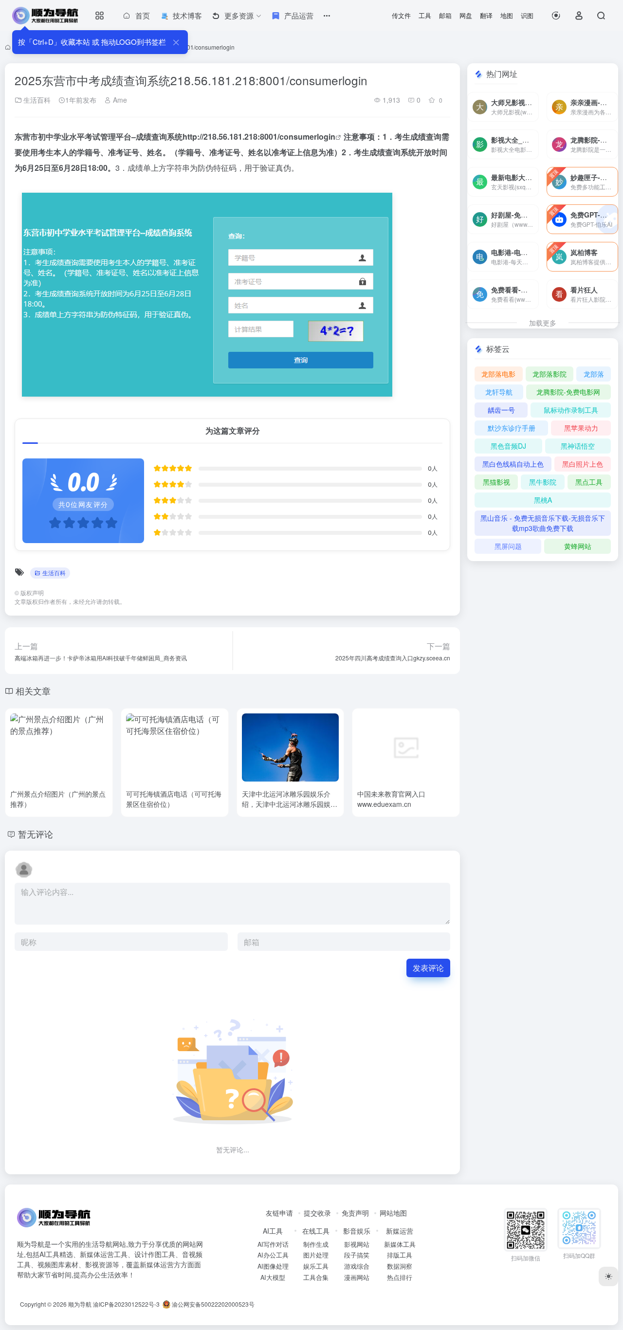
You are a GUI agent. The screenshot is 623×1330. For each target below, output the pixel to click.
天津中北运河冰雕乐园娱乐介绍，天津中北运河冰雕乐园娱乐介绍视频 (289, 804)
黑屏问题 (508, 546)
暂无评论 (35, 833)
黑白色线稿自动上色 (513, 464)
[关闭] (176, 42)
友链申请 (279, 1213)
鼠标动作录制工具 (571, 410)
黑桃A (543, 500)
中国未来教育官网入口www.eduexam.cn (391, 799)
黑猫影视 (496, 482)
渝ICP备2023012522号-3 (126, 1304)
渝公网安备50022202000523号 (212, 1304)
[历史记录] (556, 15)
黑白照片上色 (582, 464)
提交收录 (317, 1213)
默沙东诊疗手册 (511, 428)
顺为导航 (80, 1304)
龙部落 (594, 374)
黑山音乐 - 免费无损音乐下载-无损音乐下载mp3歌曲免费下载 (542, 523)
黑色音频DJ (508, 446)
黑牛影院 (542, 482)
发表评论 (428, 967)
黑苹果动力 (581, 428)
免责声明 (355, 1213)
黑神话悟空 (578, 446)
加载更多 (542, 323)
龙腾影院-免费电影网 (568, 392)
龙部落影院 (549, 374)
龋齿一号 (501, 410)
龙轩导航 (499, 392)
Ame (119, 100)
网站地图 (393, 1213)
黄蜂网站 (577, 546)
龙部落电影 (498, 374)
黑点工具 (589, 482)
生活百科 (36, 100)
